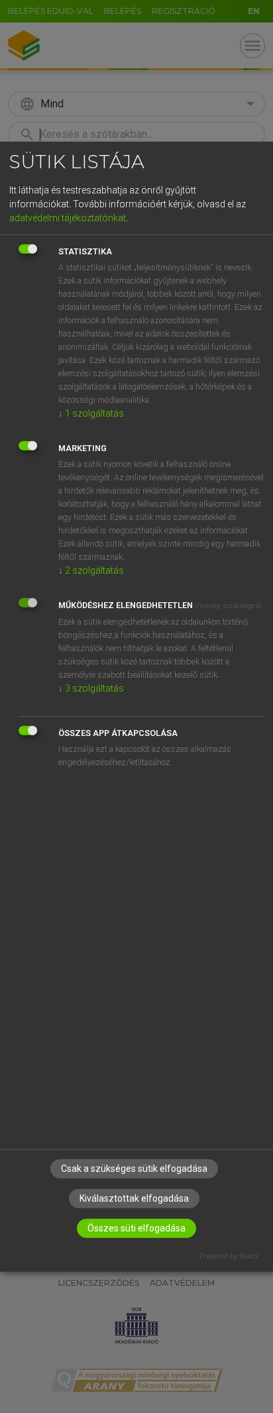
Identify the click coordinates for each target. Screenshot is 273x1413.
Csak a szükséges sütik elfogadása (134, 1168)
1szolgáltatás (91, 413)
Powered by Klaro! (228, 1256)
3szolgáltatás (91, 688)
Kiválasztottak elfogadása (134, 1198)
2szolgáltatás (91, 570)
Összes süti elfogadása (136, 1228)
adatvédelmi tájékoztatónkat (67, 218)
